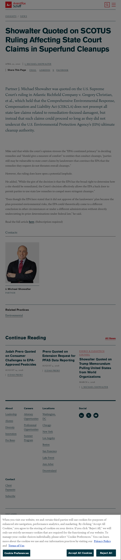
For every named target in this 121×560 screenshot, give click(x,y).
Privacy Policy (102, 541)
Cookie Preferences (16, 553)
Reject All (106, 552)
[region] (60, 537)
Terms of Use (16, 545)
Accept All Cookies (80, 552)
